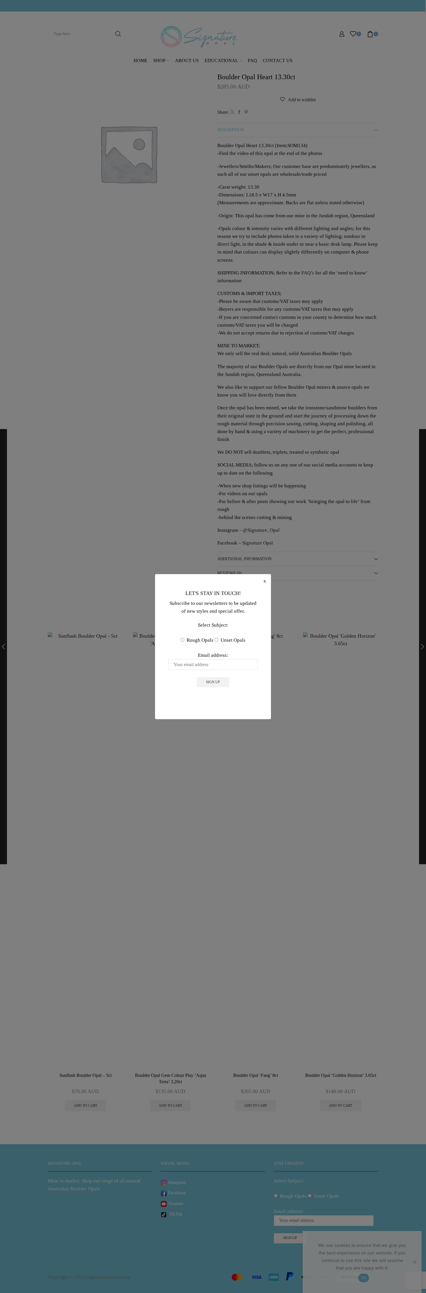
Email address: (213, 655)
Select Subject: (213, 624)
